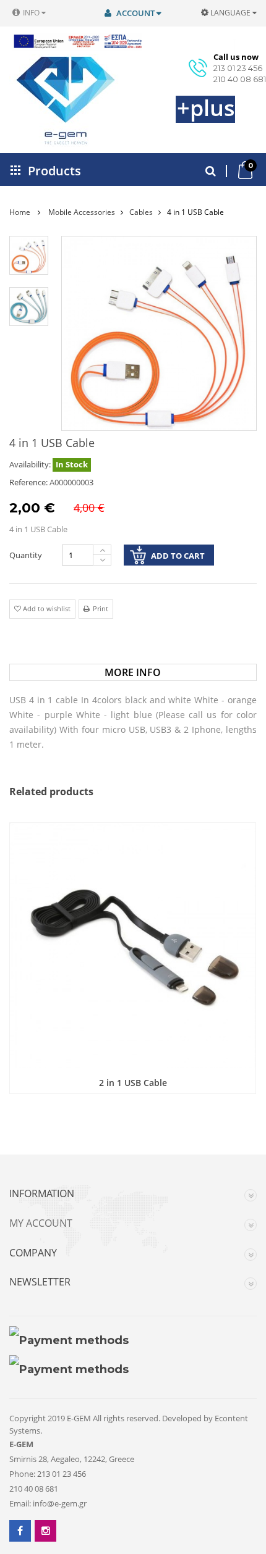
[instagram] (45, 1531)
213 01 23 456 (237, 68)
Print (100, 608)
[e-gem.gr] (49, 100)
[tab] (132, 672)
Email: (20, 1503)
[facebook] (20, 1531)
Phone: (22, 1473)
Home (19, 212)
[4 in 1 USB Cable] (28, 255)
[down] (102, 560)
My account (40, 1223)
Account (135, 13)
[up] (102, 550)
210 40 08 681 (239, 79)
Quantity (25, 555)
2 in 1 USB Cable (133, 1082)
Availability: (30, 464)
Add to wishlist (46, 608)
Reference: (28, 482)
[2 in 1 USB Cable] (132, 945)
